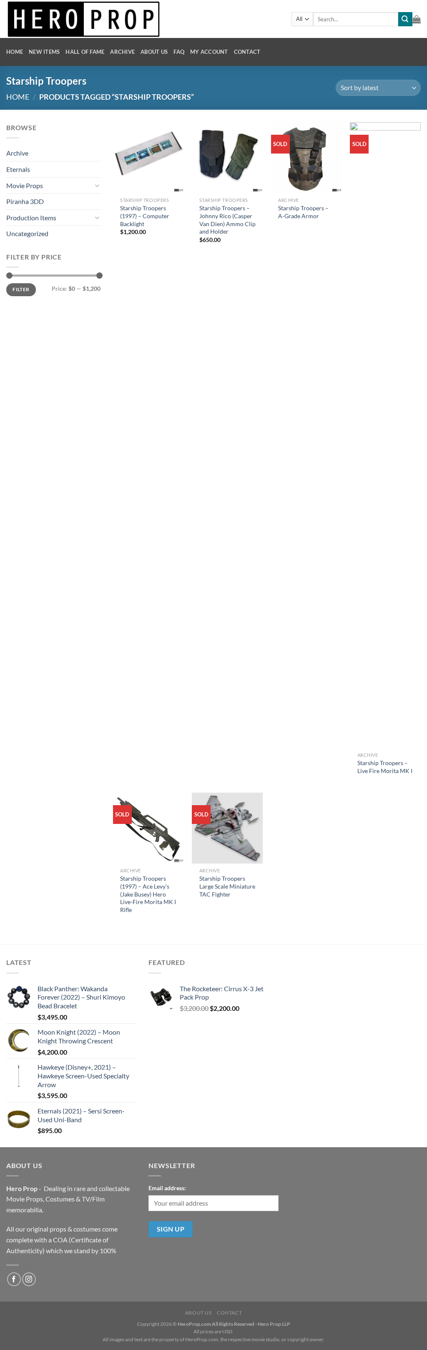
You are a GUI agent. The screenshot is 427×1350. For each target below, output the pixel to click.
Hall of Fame (84, 51)
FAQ (178, 51)
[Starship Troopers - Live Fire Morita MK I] (385, 435)
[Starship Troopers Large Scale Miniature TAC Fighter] (227, 828)
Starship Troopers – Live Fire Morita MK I (384, 766)
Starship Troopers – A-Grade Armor (303, 211)
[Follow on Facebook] (14, 1279)
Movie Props (24, 185)
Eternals (18, 169)
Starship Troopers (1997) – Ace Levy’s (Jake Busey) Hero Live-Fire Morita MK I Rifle (148, 894)
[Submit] (405, 19)
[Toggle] (97, 185)
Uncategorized (27, 233)
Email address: (167, 1187)
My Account (209, 51)
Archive (122, 51)
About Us (154, 51)
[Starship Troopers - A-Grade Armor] (306, 157)
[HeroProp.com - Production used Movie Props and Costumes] (142, 19)
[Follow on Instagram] (29, 1279)
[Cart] (416, 19)
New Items (44, 51)
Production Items (31, 218)
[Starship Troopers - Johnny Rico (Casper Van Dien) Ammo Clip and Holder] (227, 157)
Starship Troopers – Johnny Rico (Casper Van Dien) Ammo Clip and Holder (227, 219)
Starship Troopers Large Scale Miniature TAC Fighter (227, 886)
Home (14, 51)
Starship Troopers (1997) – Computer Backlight (144, 215)
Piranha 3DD (25, 201)
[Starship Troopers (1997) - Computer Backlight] (148, 157)
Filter (21, 289)
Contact (247, 51)
